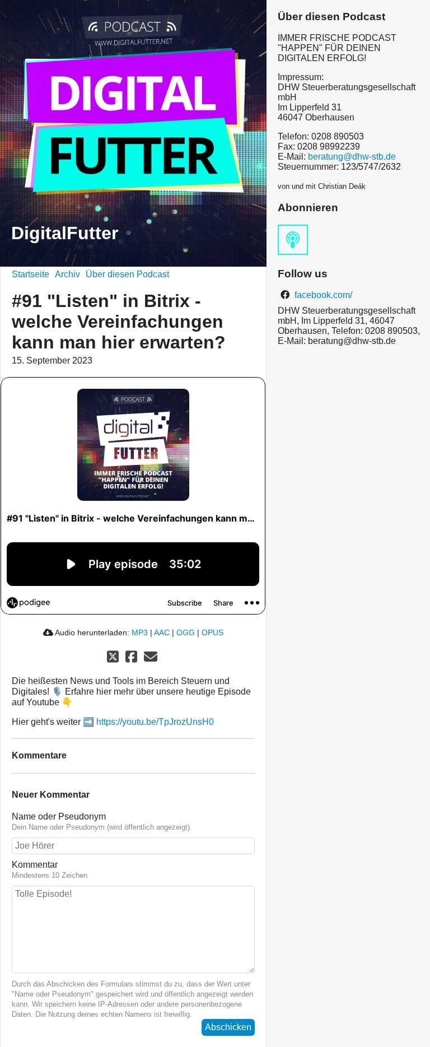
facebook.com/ (322, 295)
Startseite (30, 274)
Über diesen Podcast (127, 274)
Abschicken (228, 1027)
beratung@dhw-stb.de (352, 156)
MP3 (140, 632)
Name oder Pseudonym (59, 816)
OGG (185, 632)
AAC (162, 632)
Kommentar (35, 864)
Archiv (67, 274)
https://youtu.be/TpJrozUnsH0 (155, 722)
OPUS (212, 632)
